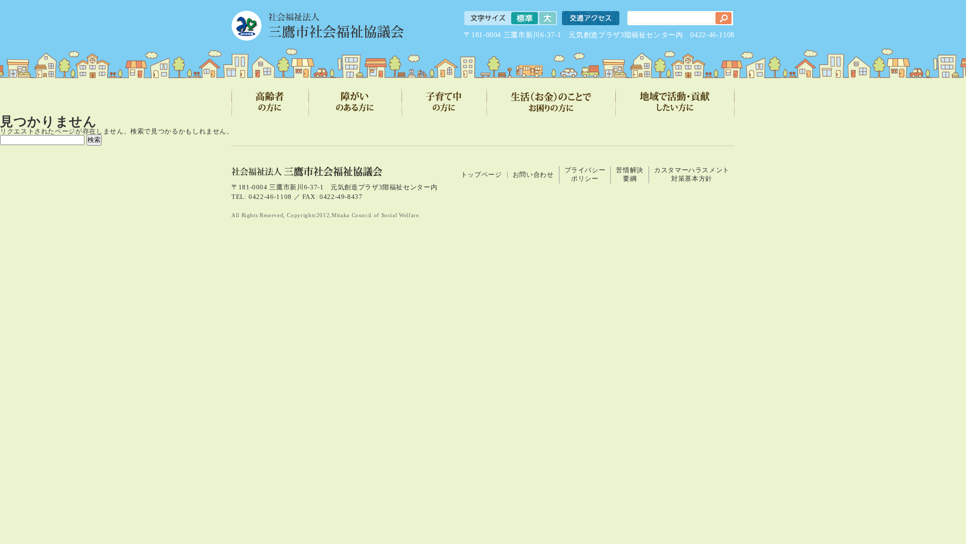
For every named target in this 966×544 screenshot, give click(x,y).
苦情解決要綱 (629, 174)
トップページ (481, 174)
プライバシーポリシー (585, 174)
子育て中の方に (444, 101)
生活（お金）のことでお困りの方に (551, 101)
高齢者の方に (270, 101)
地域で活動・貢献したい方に (675, 101)
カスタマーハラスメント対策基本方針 (692, 174)
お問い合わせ (533, 174)
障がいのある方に (355, 101)
